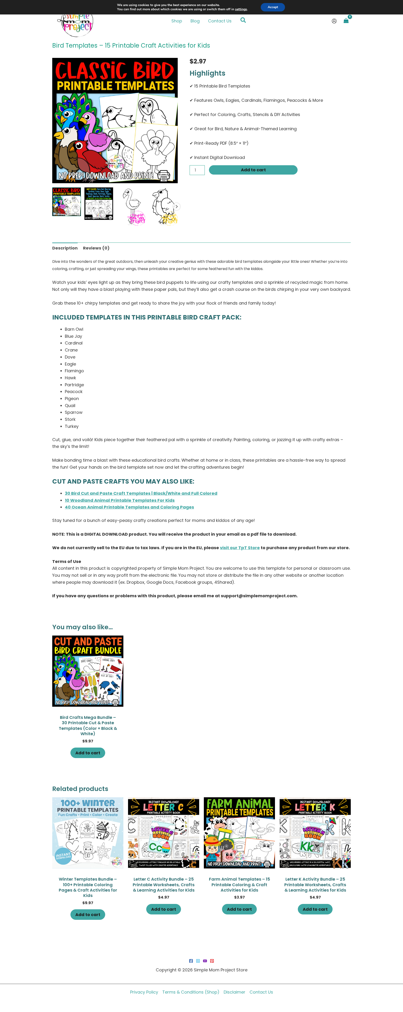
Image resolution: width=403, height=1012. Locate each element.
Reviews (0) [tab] (96, 248)
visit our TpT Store (240, 548)
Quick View (88, 702)
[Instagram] (198, 961)
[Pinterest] (212, 961)
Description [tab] (65, 248)
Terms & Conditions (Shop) (190, 992)
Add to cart (253, 170)
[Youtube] (205, 961)
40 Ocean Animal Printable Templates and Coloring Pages (129, 507)
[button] (243, 21)
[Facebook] (191, 961)
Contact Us (261, 992)
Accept (273, 7)
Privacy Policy (144, 992)
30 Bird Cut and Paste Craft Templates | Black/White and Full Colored (141, 493)
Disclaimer (234, 992)
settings (241, 9)
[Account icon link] (334, 21)
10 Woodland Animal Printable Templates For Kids (120, 500)
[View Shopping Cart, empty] (346, 21)
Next (176, 206)
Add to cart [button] (87, 753)
